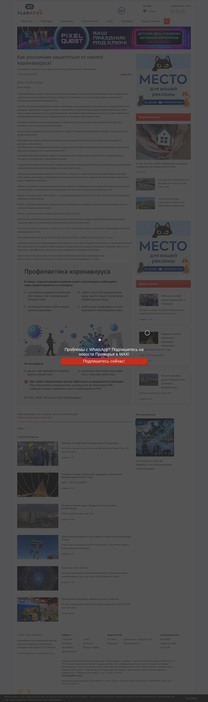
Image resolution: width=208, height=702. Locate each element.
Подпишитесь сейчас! (104, 361)
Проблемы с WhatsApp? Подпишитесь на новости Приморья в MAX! (104, 352)
